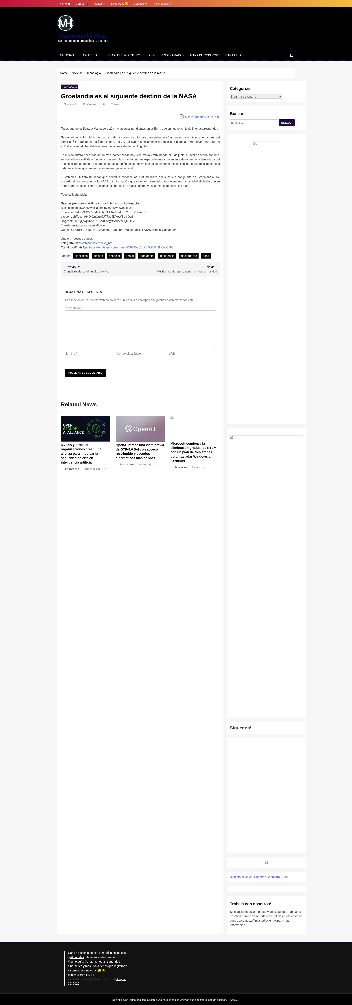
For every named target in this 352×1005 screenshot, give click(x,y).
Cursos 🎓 (82, 3)
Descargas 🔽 (120, 3)
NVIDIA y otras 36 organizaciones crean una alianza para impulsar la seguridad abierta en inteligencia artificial (81, 453)
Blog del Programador (165, 55)
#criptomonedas (95, 961)
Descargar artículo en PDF (202, 116)
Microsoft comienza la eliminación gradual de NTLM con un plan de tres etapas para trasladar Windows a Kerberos (193, 452)
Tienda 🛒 (100, 3)
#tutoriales (77, 957)
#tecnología (75, 961)
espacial (114, 255)
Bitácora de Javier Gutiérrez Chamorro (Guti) (259, 876)
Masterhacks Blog (82, 35)
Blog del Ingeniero (124, 55)
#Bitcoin (81, 952)
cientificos (81, 255)
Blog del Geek (91, 55)
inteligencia (167, 255)
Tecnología (69, 87)
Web (172, 353)
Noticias (67, 55)
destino (98, 255)
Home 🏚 (65, 3)
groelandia (147, 255)
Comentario (73, 308)
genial (130, 255)
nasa (206, 255)
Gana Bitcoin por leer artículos (217, 55)
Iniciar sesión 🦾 (163, 3)
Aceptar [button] (234, 1000)
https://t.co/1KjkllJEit (81, 974)
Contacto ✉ (141, 3)
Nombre (71, 353)
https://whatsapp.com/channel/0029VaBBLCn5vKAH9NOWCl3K (131, 247)
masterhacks (188, 255)
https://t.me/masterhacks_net (93, 243)
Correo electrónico (130, 353)
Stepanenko (71, 104)
